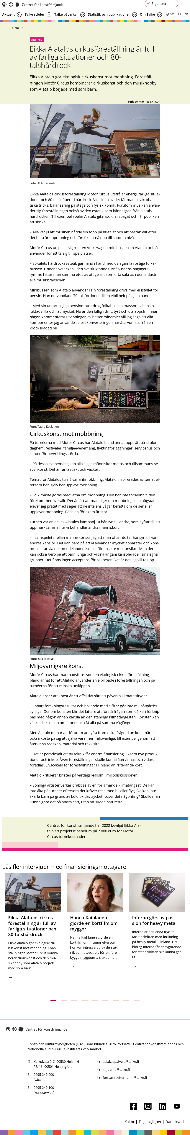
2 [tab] (64, 1000)
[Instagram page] (148, 1108)
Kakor (130, 1121)
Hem (15, 28)
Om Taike (147, 14)
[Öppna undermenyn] (19, 14)
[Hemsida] (32, 4)
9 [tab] (137, 1000)
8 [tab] (126, 1000)
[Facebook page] (133, 1108)
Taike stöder (34, 14)
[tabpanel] (33, 933)
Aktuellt (8, 14)
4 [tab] (85, 1000)
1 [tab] (53, 1000)
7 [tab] (116, 1000)
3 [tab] (74, 1000)
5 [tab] (95, 1000)
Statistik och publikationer (109, 14)
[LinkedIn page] (162, 1108)
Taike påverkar (66, 14)
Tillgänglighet (150, 1121)
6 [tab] (105, 1000)
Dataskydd (174, 1121)
